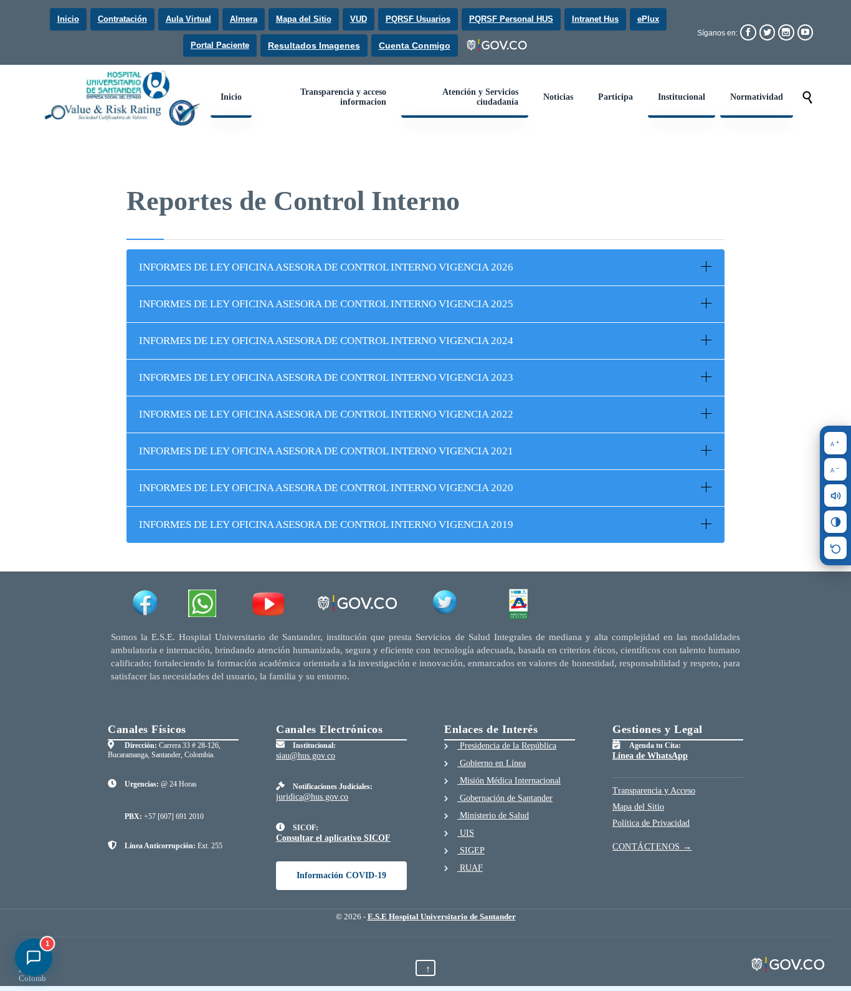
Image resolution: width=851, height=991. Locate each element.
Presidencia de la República (506, 745)
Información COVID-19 (341, 875)
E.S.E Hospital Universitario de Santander (442, 916)
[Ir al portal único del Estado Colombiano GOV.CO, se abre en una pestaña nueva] (497, 45)
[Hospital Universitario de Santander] (124, 98)
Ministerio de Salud (493, 815)
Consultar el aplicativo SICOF (333, 838)
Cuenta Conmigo (414, 45)
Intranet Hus (595, 19)
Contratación (122, 19)
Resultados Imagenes (314, 45)
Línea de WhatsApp (650, 755)
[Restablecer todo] (835, 548)
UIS (465, 833)
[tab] (425, 267)
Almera (243, 19)
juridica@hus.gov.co (312, 797)
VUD (358, 19)
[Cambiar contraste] (835, 521)
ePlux (648, 19)
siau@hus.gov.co (305, 755)
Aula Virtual (188, 19)
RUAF (470, 868)
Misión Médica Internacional (509, 780)
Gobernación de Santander (505, 798)
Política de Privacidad (651, 823)
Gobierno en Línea (491, 763)
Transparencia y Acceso (653, 790)
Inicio (68, 19)
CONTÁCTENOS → (652, 846)
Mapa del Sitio (303, 19)
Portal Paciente (220, 45)
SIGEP (471, 850)
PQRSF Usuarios (418, 19)
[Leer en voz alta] (835, 495)
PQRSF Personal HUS (511, 19)
